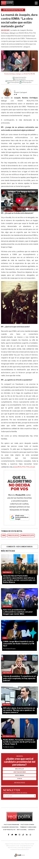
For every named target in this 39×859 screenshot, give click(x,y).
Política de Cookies (27, 824)
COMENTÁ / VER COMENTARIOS (19, 547)
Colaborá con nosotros (10, 827)
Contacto (31, 829)
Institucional (22, 829)
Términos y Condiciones (28, 827)
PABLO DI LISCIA (13, 535)
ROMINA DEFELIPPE (27, 535)
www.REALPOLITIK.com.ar (24, 467)
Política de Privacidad (11, 824)
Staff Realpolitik (9, 829)
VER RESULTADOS (19, 782)
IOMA (3, 535)
